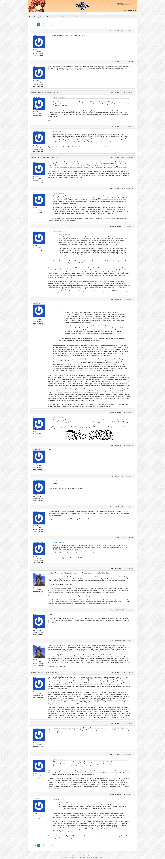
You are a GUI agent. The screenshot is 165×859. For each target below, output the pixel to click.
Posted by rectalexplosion (58, 193)
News (76, 14)
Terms (82, 854)
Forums (42, 17)
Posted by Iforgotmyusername (59, 97)
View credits (92, 855)
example (121, 692)
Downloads (101, 14)
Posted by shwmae (57, 131)
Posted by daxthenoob (58, 480)
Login (125, 11)
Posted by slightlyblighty (58, 542)
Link (129, 31)
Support (64, 14)
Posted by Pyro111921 (58, 759)
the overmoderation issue (71, 17)
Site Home (34, 17)
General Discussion (53, 17)
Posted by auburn (57, 304)
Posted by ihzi (56, 799)
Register (133, 11)
